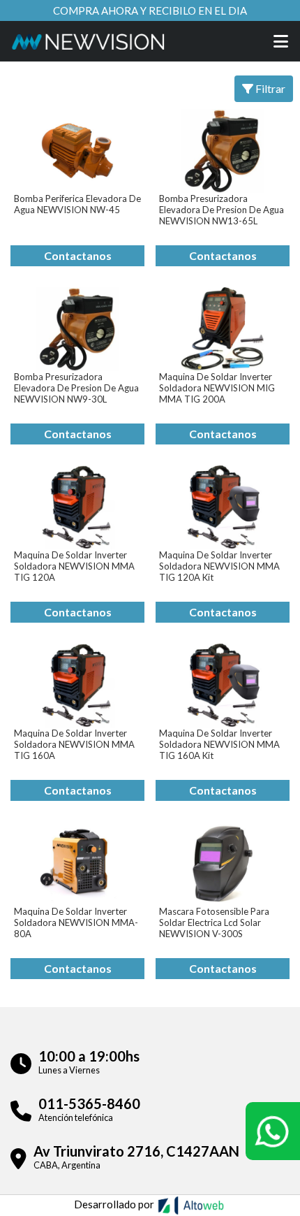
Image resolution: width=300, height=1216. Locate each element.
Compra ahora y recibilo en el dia (150, 10)
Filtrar (269, 88)
